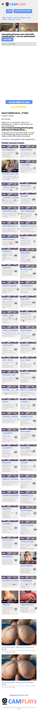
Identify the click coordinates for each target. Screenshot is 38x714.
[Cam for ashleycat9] (10, 343)
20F (15, 349)
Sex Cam (24, 695)
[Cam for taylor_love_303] (10, 166)
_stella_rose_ (9, 187)
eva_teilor (25, 360)
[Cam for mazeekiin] (10, 460)
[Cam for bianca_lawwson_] (28, 386)
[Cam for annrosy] (10, 597)
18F (16, 560)
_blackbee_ (25, 165)
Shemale (23, 18)
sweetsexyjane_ (10, 211)
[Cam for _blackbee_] (28, 161)
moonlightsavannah (11, 581)
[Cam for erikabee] (28, 194)
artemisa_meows (10, 417)
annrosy (6, 605)
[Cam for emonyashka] (28, 327)
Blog (18, 19)
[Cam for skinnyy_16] (28, 311)
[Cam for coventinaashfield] (10, 492)
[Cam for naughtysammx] (10, 282)
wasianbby (25, 448)
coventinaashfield (10, 496)
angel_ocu (7, 299)
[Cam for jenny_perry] (10, 312)
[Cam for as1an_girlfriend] (10, 327)
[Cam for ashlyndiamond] (28, 208)
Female (9, 18)
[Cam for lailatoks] (28, 343)
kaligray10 (7, 448)
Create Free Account (23, 11)
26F (35, 289)
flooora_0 (7, 524)
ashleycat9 (7, 345)
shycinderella (8, 150)
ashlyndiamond (27, 211)
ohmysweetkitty (10, 226)
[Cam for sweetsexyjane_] (10, 208)
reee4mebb (25, 253)
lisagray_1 (25, 402)
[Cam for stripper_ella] (28, 492)
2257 (19, 709)
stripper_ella (26, 496)
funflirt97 (25, 299)
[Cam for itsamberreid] (28, 577)
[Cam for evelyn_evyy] (28, 476)
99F (17, 242)
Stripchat (12, 19)
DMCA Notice (30, 707)
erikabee (24, 196)
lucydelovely (26, 286)
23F (34, 199)
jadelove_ (7, 268)
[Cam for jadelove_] (10, 265)
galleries (18, 139)
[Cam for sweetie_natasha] (10, 476)
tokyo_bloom (26, 525)
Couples (16, 18)
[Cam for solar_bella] (10, 538)
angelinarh (25, 431)
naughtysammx (9, 286)
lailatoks (24, 345)
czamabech (7, 433)
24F (18, 289)
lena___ (24, 238)
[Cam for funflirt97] (28, 296)
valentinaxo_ (26, 511)
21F (17, 153)
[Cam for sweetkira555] (10, 236)
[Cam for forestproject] (28, 597)
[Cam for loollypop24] (28, 146)
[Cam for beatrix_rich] (28, 266)
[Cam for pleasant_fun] (10, 371)
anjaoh (23, 463)
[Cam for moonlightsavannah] (10, 577)
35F (34, 483)
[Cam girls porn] (15, 4)
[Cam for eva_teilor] (28, 357)
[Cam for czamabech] (10, 430)
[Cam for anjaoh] (28, 460)
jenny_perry (8, 315)
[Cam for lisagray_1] (28, 399)
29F (34, 273)
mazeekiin (6, 463)
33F (15, 271)
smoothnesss (26, 566)
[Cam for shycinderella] (10, 146)
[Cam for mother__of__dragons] (10, 386)
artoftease (25, 186)
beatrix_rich (26, 269)
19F (16, 303)
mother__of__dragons (13, 390)
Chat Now (7, 39)
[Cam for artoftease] (28, 183)
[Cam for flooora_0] (10, 521)
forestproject (27, 605)
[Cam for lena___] (28, 235)
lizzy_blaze (7, 360)
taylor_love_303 (10, 174)
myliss (5, 402)
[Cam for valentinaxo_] (28, 507)
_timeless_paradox (11, 198)
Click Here (5, 139)
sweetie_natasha (10, 479)
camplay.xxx (20, 707)
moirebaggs (7, 557)
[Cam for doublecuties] (28, 413)
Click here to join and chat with (19, 102)
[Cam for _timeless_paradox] (10, 194)
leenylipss (25, 373)
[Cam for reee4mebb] (28, 249)
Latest (4, 19)
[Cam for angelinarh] (28, 429)
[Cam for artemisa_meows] (10, 413)
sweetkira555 (8, 239)
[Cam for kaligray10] (10, 445)
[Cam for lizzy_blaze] (10, 357)
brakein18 (6, 509)
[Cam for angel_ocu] (10, 296)
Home (4, 18)
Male (28, 18)
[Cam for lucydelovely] (28, 282)
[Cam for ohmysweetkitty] (10, 223)
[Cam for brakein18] (10, 506)
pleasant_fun (8, 375)
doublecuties (26, 417)
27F (34, 302)
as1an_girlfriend (10, 330)
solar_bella (7, 540)
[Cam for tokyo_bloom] (28, 522)
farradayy (7, 251)
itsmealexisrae (27, 542)
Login (9, 11)
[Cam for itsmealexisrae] (28, 538)
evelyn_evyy (26, 479)
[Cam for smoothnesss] (28, 558)
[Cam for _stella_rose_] (10, 184)
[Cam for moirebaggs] (10, 553)
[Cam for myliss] (10, 399)
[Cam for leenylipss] (28, 371)
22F (34, 335)
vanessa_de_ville (28, 226)
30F (33, 257)
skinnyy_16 (25, 314)
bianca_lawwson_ (29, 390)
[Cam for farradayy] (10, 249)
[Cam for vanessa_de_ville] (28, 223)
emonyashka (26, 330)
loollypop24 (26, 150)
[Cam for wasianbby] (28, 445)
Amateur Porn (15, 695)
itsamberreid (26, 581)
